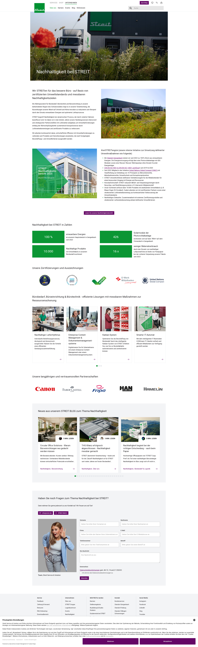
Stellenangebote (95, 604)
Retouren (40, 608)
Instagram (142, 601)
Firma (82, 530)
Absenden (84, 578)
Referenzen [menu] (81, 8)
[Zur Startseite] (39, 8)
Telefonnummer (85, 541)
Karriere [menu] (61, 8)
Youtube (142, 614)
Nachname (124, 520)
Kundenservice (119, 601)
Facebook (142, 604)
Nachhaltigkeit (45, 469)
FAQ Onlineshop (42, 611)
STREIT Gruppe (70, 604)
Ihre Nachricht (84, 551)
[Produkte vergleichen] (157, 3)
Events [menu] (67, 8)
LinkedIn (142, 608)
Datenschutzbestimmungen (90, 570)
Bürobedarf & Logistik (142, 469)
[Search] (130, 8)
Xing (140, 611)
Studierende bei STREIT (97, 613)
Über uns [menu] (53, 8)
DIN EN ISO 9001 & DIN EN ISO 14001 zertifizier (122, 168)
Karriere (92, 601)
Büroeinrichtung (57, 469)
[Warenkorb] (161, 3)
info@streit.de (47, 513)
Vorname (83, 520)
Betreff (123, 541)
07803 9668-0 (62, 513)
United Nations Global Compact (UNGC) (143, 170)
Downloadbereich (42, 614)
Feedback (40, 601)
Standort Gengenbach (115, 158)
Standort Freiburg (120, 608)
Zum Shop (144, 3)
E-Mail (123, 530)
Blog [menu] (73, 8)
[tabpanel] (99, 46)
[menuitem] (53, 2)
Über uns (96, 469)
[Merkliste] (152, 3)
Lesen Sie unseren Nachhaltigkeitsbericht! (99, 213)
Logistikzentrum (70, 608)
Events (67, 611)
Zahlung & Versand (43, 604)
